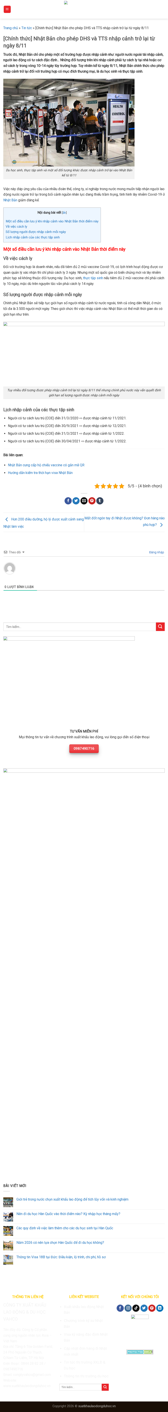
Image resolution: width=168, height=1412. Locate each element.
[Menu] (7, 9)
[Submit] (160, 626)
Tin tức (26, 28)
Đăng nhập (156, 552)
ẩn (64, 212)
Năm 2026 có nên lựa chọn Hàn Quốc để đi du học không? (60, 1242)
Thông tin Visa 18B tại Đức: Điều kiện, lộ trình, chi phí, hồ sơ (61, 1257)
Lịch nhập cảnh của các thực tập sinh (33, 237)
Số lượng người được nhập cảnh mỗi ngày (36, 232)
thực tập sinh (93, 278)
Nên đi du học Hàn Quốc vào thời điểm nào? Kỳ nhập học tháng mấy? (68, 1214)
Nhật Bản (10, 200)
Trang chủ (10, 28)
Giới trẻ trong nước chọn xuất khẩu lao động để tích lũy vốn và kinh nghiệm (72, 1199)
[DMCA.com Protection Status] (139, 1351)
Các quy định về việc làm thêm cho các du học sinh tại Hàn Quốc (64, 1228)
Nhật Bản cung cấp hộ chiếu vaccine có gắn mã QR (46, 465)
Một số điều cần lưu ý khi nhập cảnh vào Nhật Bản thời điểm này (52, 221)
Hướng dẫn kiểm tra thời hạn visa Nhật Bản (40, 473)
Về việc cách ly (16, 227)
